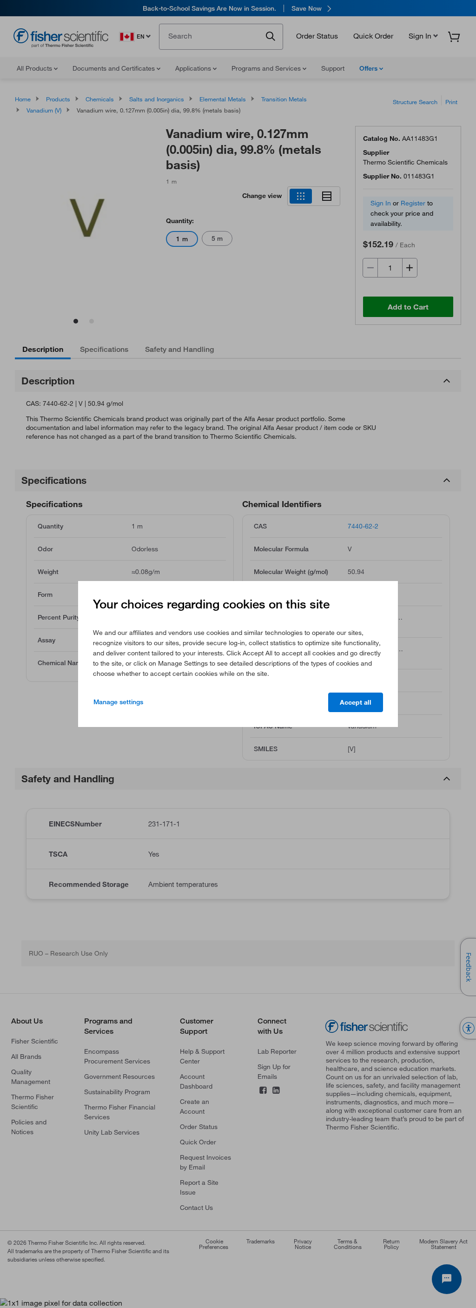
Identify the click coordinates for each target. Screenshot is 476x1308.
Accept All (355, 702)
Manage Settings (118, 702)
